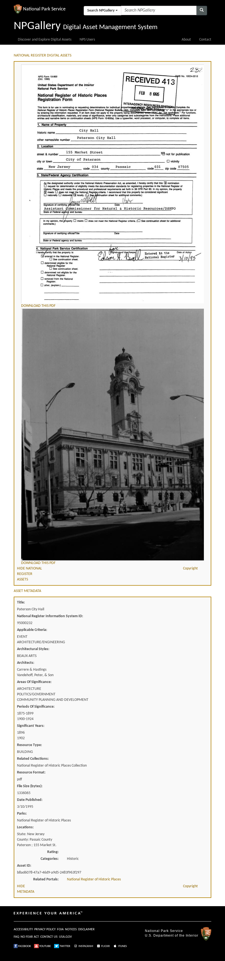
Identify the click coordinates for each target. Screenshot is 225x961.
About (186, 40)
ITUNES (122, 946)
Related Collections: (33, 759)
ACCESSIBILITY (23, 929)
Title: (21, 602)
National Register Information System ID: (50, 616)
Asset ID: (24, 866)
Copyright (190, 568)
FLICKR (105, 946)
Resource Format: (31, 772)
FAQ (16, 937)
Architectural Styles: (33, 649)
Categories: (50, 859)
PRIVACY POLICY (45, 929)
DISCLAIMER (86, 929)
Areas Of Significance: (34, 682)
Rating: (53, 852)
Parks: (22, 814)
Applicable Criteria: (32, 630)
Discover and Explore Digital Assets (44, 40)
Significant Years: (30, 726)
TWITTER (64, 946)
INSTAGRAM (85, 946)
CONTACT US (49, 937)
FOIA (60, 929)
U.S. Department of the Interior (171, 935)
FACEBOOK (24, 946)
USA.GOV (65, 937)
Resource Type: (29, 745)
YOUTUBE (45, 946)
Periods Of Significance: (36, 707)
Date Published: (30, 800)
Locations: (25, 827)
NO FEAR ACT (30, 937)
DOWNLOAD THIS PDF (38, 306)
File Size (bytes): (30, 786)
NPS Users (87, 40)
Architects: (25, 663)
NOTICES (71, 929)
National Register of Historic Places (94, 879)
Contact (205, 40)
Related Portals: (46, 879)
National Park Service (164, 931)
